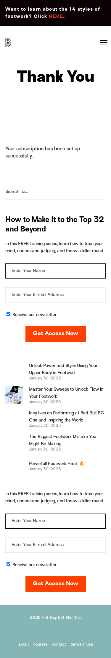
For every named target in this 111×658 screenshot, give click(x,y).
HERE (56, 17)
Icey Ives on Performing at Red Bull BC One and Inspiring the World (66, 416)
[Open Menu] (104, 42)
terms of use (81, 644)
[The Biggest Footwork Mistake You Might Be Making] (14, 442)
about (23, 644)
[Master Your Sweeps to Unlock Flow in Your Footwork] (14, 395)
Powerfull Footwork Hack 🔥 (56, 464)
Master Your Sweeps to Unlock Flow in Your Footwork (66, 393)
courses (40, 644)
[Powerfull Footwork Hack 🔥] (14, 466)
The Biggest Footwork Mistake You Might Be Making (62, 440)
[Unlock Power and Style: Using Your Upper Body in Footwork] (14, 371)
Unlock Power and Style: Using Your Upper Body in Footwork (63, 369)
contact (59, 644)
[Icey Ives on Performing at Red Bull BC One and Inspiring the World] (14, 419)
